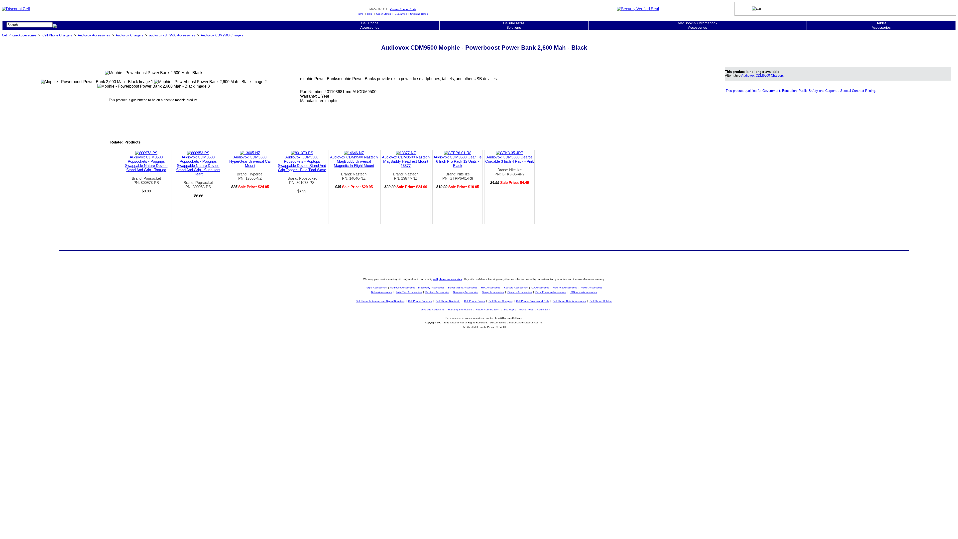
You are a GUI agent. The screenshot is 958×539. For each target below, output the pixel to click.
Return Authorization (487, 309)
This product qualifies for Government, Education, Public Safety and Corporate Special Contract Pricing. (801, 91)
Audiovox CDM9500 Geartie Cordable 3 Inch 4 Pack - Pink (509, 159)
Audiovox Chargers (129, 35)
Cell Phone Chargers (57, 35)
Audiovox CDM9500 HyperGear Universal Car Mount (250, 161)
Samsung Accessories (465, 292)
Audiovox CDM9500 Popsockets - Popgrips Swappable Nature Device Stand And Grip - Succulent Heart (198, 165)
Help (369, 13)
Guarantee (401, 13)
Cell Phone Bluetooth (448, 301)
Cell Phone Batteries (420, 301)
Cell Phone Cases (474, 301)
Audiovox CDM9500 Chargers (222, 35)
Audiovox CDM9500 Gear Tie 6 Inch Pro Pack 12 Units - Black (457, 161)
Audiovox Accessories (94, 35)
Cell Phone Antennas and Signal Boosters (380, 301)
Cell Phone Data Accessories (569, 301)
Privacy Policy (525, 309)
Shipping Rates (419, 13)
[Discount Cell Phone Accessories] (16, 9)
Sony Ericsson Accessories (550, 292)
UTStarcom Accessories (583, 292)
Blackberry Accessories (431, 287)
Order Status (383, 13)
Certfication (543, 309)
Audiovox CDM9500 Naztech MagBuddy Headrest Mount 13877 (406, 161)
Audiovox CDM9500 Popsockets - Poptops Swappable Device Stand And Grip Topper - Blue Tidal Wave (302, 163)
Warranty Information (460, 309)
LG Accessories (540, 287)
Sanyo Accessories (493, 292)
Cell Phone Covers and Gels (532, 301)
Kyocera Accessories (516, 287)
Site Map (509, 309)
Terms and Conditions (431, 309)
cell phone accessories (447, 279)
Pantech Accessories (437, 292)
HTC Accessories (490, 287)
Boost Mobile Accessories (462, 287)
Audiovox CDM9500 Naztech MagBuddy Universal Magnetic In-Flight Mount (354, 161)
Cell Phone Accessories (19, 35)
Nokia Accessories (381, 292)
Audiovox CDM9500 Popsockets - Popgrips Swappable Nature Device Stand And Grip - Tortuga (146, 163)
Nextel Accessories (591, 287)
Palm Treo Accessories (409, 292)
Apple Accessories (376, 287)
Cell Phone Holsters (601, 301)
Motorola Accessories (565, 287)
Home (360, 13)
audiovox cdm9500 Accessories (172, 35)
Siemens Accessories (519, 292)
